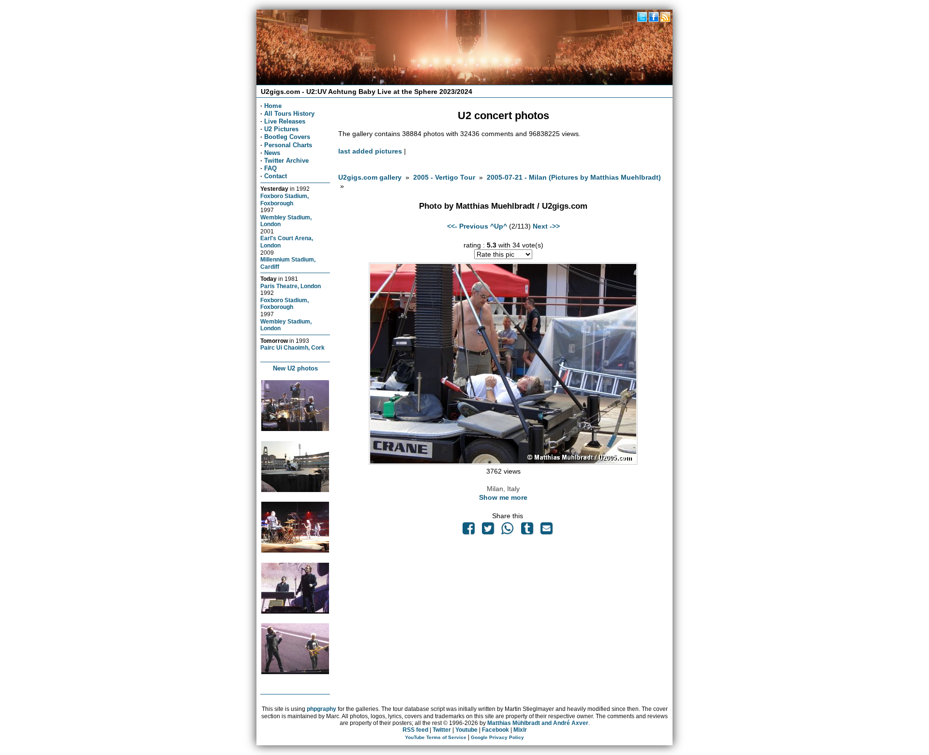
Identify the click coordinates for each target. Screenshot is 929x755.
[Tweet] (488, 531)
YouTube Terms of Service (435, 737)
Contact (275, 176)
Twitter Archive (286, 160)
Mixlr (520, 730)
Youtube (466, 730)
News (272, 152)
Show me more (503, 497)
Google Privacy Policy (497, 737)
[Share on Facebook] (468, 531)
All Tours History (289, 113)
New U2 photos (295, 368)
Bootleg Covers (287, 136)
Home (273, 105)
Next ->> (546, 226)
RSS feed (415, 730)
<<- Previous (467, 226)
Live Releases (284, 121)
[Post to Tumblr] (527, 531)
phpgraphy (321, 709)
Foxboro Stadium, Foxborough (284, 199)
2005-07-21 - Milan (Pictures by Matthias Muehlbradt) (574, 177)
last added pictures (370, 151)
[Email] (546, 531)
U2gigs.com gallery (370, 177)
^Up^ (498, 226)
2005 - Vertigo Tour (444, 177)
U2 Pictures (281, 129)
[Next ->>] (503, 462)
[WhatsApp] (507, 531)
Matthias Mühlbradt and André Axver (537, 723)
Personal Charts (288, 145)
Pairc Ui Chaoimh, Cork (292, 347)
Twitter (442, 730)
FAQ (270, 168)
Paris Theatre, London (290, 286)
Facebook (495, 730)
